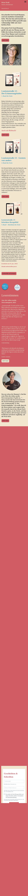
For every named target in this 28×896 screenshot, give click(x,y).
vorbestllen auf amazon (9, 273)
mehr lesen (5, 40)
